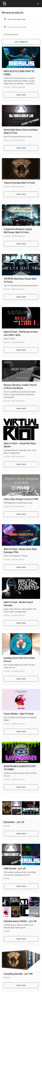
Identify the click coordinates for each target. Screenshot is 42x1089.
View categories (21, 42)
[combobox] (21, 19)
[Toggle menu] (38, 3)
